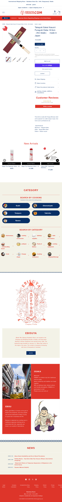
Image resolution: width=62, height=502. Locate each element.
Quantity (37, 47)
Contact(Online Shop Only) (25, 486)
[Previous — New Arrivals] (4, 160)
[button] (3, 12)
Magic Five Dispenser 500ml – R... (31, 166)
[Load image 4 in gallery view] (24, 59)
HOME (3, 24)
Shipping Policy (36, 486)
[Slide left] (4, 59)
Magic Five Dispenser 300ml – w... (11, 166)
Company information (13, 486)
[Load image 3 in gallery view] (19, 59)
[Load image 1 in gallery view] (8, 59)
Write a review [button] (47, 106)
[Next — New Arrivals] (57, 160)
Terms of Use (60, 486)
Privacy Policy (52, 486)
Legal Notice (3, 486)
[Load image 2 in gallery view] (13, 59)
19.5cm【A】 (39, 44)
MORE (31, 353)
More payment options (47, 69)
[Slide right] (29, 59)
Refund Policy (44, 486)
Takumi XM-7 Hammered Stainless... (47, 167)
